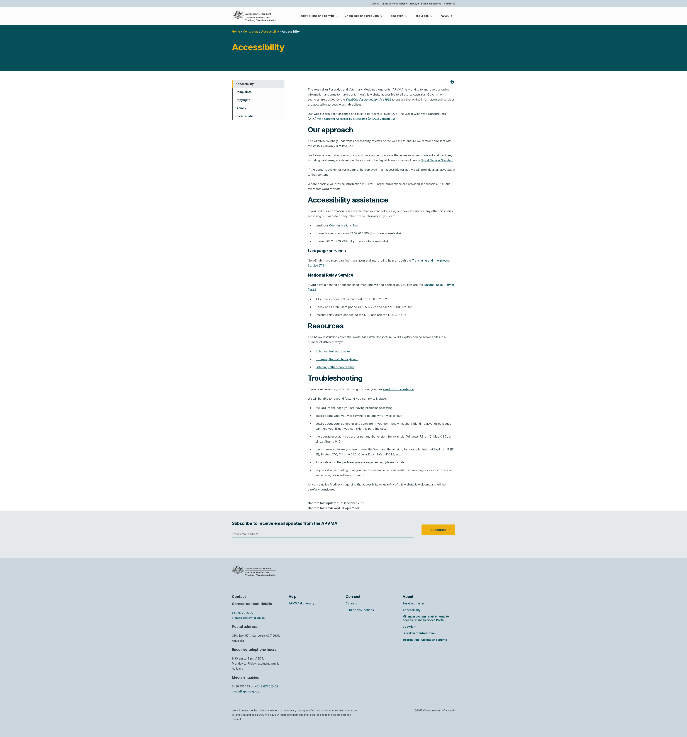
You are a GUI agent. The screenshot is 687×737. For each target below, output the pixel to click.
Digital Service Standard (437, 160)
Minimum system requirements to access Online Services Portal (426, 618)
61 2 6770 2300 (242, 612)
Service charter (414, 603)
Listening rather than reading (335, 367)
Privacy (240, 108)
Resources (421, 16)
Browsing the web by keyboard (337, 359)
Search (444, 16)
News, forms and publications (425, 3)
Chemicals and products (362, 16)
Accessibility (244, 84)
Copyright (242, 100)
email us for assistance (398, 389)
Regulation (396, 16)
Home (236, 31)
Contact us (449, 3)
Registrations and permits (317, 16)
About (375, 3)
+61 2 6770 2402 (266, 686)
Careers (351, 603)
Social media (244, 116)
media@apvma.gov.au (246, 691)
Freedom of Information (419, 633)
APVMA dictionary (301, 603)
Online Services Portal (394, 4)
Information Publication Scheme (425, 639)
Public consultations (360, 610)
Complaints (243, 92)
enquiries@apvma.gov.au (248, 617)
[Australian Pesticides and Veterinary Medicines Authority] (254, 16)
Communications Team (344, 225)
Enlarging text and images (333, 351)
